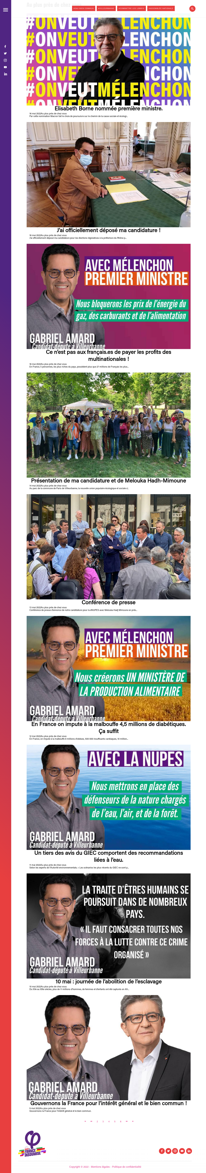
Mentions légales (100, 1167)
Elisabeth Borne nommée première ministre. (109, 109)
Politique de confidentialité (126, 1167)
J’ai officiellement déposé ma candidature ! (108, 231)
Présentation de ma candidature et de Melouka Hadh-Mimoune (108, 481)
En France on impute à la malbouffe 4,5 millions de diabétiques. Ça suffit (108, 728)
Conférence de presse (109, 603)
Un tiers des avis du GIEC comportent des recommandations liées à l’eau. (108, 857)
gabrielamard (36, 9)
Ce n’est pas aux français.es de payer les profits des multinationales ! (108, 356)
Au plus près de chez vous (54, 114)
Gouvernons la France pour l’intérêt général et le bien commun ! (108, 1104)
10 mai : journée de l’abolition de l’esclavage (109, 982)
